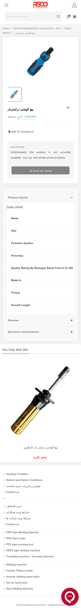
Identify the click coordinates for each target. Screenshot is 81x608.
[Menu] (6, 4)
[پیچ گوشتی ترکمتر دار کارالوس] (40, 401)
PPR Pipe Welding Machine (22, 532)
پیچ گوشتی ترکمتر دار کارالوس (41, 447)
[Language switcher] (74, 16)
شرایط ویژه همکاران (17, 512)
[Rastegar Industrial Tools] (40, 5)
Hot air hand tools (16, 582)
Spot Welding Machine (19, 588)
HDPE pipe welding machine (23, 550)
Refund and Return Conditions (24, 479)
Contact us (12, 492)
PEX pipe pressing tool (19, 544)
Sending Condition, (17, 473)
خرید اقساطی (14, 506)
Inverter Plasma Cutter (19, 570)
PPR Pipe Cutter (16, 538)
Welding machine (16, 564)
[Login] (74, 4)
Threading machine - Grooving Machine (30, 556)
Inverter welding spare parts (23, 576)
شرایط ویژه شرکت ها (18, 518)
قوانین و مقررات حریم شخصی (23, 485)
